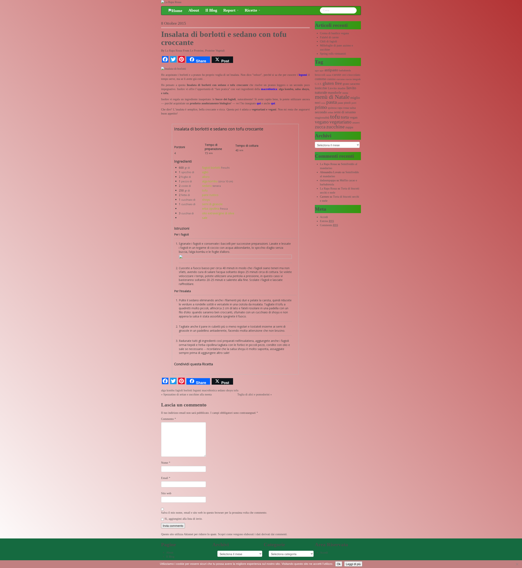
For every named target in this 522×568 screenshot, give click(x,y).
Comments (329, 225)
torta (345, 117)
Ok (339, 564)
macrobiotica (269, 89)
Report (230, 10)
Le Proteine (196, 50)
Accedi (324, 217)
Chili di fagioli (328, 41)
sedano (207, 186)
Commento (168, 418)
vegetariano (341, 121)
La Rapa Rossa (173, 50)
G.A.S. (318, 84)
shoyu (206, 199)
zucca (320, 126)
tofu (205, 190)
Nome (165, 462)
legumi (197, 390)
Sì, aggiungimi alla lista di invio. (183, 518)
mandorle (335, 93)
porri (354, 102)
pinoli (347, 102)
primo (321, 107)
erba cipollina (210, 208)
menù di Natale (332, 97)
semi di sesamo (345, 112)
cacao (328, 75)
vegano (322, 121)
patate (340, 102)
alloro (206, 177)
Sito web (166, 493)
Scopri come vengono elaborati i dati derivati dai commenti (252, 534)
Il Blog (211, 10)
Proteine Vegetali (215, 50)
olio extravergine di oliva (218, 213)
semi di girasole (212, 204)
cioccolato (353, 74)
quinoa (332, 107)
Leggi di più (353, 564)
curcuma (340, 79)
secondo (321, 112)
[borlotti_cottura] (235, 258)
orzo (323, 103)
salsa (353, 107)
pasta (331, 102)
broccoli (320, 74)
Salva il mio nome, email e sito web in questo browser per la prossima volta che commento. (214, 512)
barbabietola (345, 70)
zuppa (349, 127)
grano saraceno (351, 83)
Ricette (251, 10)
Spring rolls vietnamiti (333, 53)
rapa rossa (343, 107)
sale (204, 218)
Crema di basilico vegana (334, 33)
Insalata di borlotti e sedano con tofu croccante (224, 38)
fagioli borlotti (211, 168)
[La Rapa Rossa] (171, 1)
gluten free (332, 83)
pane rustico (210, 195)
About (193, 10)
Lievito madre (337, 88)
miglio (355, 98)
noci (317, 102)
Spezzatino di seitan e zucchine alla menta (187, 394)
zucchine (335, 126)
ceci (344, 74)
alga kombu (210, 181)
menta (345, 92)
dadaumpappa (328, 180)
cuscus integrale (353, 79)
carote (336, 75)
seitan (330, 112)
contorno (320, 79)
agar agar (319, 70)
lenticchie (321, 88)
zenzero (356, 122)
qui (259, 103)
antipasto (331, 70)
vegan (353, 117)
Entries (327, 221)
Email (165, 478)
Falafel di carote (329, 37)
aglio (205, 172)
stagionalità (322, 117)
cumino (331, 79)
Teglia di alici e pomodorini (253, 394)
